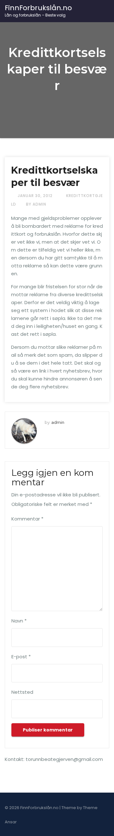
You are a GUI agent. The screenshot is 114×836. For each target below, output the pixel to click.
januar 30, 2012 (36, 195)
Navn (19, 620)
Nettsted (22, 692)
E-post (21, 656)
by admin (36, 204)
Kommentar (27, 518)
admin (57, 422)
